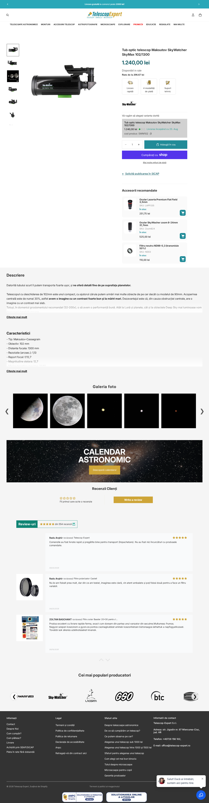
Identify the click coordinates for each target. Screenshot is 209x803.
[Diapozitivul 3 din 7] (13, 76)
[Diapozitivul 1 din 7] (13, 50)
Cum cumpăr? (14, 733)
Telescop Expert (21, 786)
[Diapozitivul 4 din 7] (13, 89)
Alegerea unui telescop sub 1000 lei (123, 742)
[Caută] (7, 15)
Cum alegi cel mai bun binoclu (120, 758)
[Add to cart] (183, 213)
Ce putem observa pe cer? (118, 736)
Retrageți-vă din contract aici (71, 753)
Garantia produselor (115, 775)
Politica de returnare (66, 736)
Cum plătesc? (14, 738)
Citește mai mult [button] (17, 317)
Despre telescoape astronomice (121, 725)
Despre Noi (12, 728)
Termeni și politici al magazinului (104, 786)
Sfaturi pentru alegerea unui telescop (124, 753)
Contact (11, 724)
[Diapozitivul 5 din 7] (13, 102)
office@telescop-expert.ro (176, 745)
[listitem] (179, 24)
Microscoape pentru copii (118, 770)
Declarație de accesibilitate (70, 742)
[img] (47, 524)
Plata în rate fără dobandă (20, 751)
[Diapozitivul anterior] (7, 4)
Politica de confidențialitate (70, 730)
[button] (101, 660)
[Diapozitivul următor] (198, 4)
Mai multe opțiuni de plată (154, 162)
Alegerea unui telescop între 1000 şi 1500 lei (128, 747)
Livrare (10, 742)
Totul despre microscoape (118, 764)
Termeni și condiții (65, 725)
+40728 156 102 (171, 739)
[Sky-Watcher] (129, 103)
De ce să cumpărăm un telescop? (122, 730)
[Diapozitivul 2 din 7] (13, 63)
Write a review (133, 499)
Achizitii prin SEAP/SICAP (20, 747)
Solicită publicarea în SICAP (140, 173)
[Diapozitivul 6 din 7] (13, 115)
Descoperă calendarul (104, 469)
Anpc (58, 747)
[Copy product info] (150, 133)
